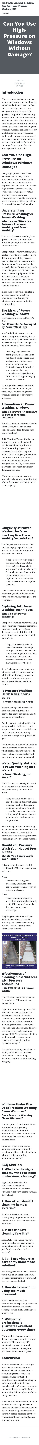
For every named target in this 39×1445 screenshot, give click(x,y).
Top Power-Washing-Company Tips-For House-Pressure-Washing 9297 (18, 5)
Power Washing (29, 622)
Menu (5, 13)
